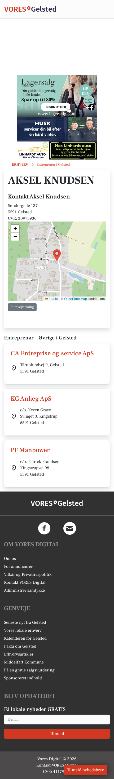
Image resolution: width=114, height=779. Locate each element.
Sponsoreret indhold (23, 678)
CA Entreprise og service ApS (52, 353)
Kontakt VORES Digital (25, 582)
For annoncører (18, 566)
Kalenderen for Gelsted (25, 638)
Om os (10, 558)
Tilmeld (57, 733)
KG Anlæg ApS (31, 399)
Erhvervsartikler (18, 654)
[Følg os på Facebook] (44, 528)
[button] (57, 255)
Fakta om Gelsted (20, 646)
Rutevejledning (22, 307)
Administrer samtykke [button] (24, 590)
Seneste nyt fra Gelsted (25, 622)
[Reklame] (57, 96)
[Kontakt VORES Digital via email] (69, 528)
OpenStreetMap (75, 298)
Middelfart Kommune (24, 662)
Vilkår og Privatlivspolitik (27, 574)
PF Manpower (30, 450)
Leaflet (53, 298)
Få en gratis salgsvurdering (29, 670)
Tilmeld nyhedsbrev (85, 770)
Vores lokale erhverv (23, 630)
